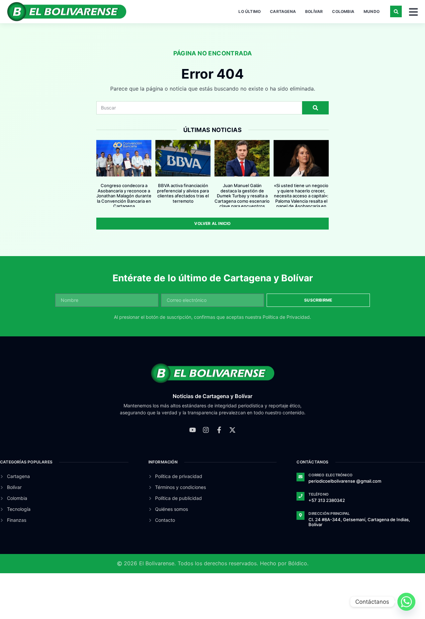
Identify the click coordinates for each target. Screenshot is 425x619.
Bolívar (314, 11)
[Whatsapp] (406, 602)
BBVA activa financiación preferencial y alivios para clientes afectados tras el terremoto (183, 193)
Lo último (249, 11)
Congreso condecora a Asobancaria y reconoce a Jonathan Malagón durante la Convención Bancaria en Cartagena (123, 196)
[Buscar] (315, 107)
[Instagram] (206, 430)
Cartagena (283, 11)
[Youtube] (192, 430)
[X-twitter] (232, 430)
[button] (396, 11)
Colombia (343, 11)
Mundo (372, 11)
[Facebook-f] (219, 430)
